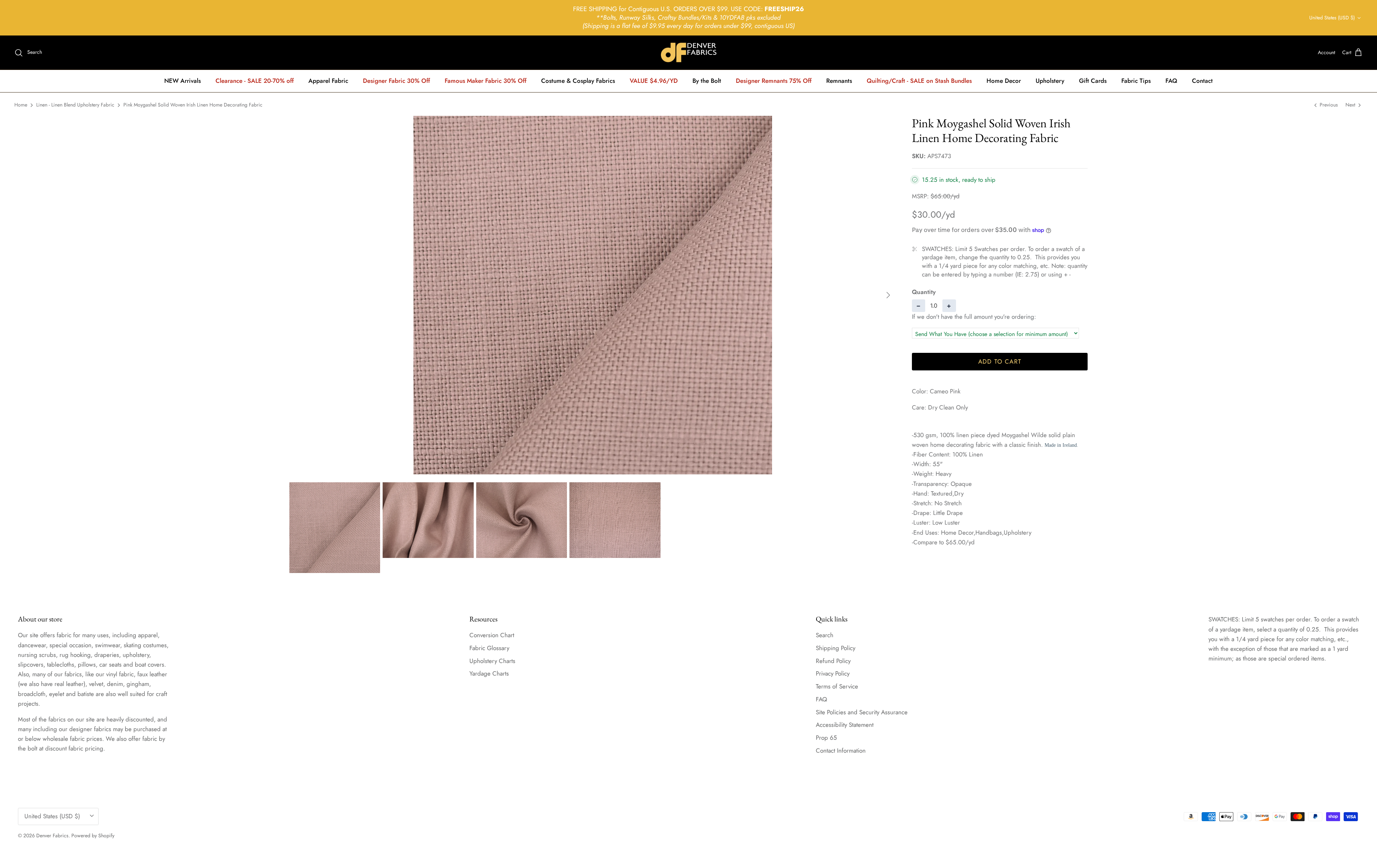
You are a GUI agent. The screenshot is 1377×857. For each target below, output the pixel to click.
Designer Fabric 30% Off (396, 80)
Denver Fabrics (52, 835)
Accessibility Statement (845, 724)
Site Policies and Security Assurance (862, 712)
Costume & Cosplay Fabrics (578, 80)
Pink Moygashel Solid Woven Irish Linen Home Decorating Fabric (192, 104)
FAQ (1171, 80)
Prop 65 (826, 737)
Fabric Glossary (489, 648)
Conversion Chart (491, 635)
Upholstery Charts (492, 661)
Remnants (839, 80)
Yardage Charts (489, 673)
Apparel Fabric (328, 80)
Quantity (924, 292)
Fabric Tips (1136, 80)
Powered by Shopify (92, 835)
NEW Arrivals (182, 80)
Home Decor (1003, 80)
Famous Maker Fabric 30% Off (485, 80)
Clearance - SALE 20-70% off (255, 80)
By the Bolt (706, 80)
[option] (592, 295)
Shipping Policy (835, 648)
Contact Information (841, 750)
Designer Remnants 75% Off (773, 80)
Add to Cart (1000, 361)
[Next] (888, 295)
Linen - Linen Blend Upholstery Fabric (75, 104)
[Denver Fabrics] (688, 52)
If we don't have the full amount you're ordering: (974, 316)
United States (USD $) (1332, 17)
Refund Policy (833, 661)
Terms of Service (837, 686)
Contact (1202, 80)
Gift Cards (1093, 80)
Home (20, 104)
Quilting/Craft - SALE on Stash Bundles (919, 80)
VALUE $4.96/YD (654, 80)
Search (824, 635)
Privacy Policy (833, 673)
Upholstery (1050, 80)
